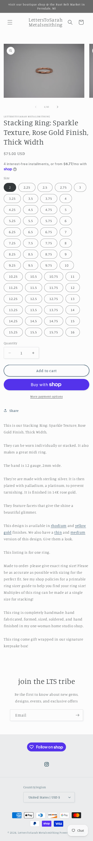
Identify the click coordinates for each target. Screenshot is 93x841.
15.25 (13, 332)
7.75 (48, 243)
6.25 (12, 232)
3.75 (48, 198)
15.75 (53, 332)
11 (73, 276)
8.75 (48, 254)
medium (77, 532)
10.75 (53, 276)
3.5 (30, 198)
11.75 (53, 287)
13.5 (33, 310)
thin (58, 532)
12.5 (33, 299)
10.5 (33, 276)
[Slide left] (35, 106)
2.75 (63, 187)
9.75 (48, 265)
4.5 (30, 209)
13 (73, 299)
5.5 (30, 221)
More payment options (46, 396)
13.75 (53, 310)
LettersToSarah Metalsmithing (38, 832)
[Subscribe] (77, 715)
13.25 (13, 310)
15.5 (33, 332)
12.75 (53, 299)
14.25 (13, 321)
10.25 (13, 276)
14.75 (53, 321)
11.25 (13, 287)
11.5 (33, 287)
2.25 (27, 187)
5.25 (12, 221)
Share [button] (14, 410)
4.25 (12, 209)
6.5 (30, 232)
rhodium (58, 525)
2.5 (45, 187)
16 (73, 332)
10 (67, 265)
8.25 (12, 254)
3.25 (12, 198)
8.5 (30, 254)
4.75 (48, 209)
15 (73, 321)
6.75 (48, 232)
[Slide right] (57, 106)
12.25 (13, 299)
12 (73, 287)
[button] (9, 22)
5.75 (48, 221)
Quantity (10, 343)
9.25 (12, 265)
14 (73, 310)
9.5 (30, 265)
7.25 (12, 243)
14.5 (33, 321)
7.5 (30, 243)
